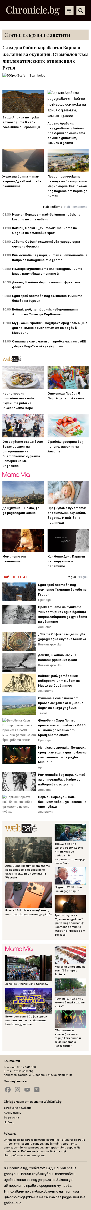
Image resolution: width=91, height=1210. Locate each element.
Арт (41, 767)
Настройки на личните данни (25, 1155)
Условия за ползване (18, 1108)
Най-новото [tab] (52, 207)
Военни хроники (50, 644)
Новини (9, 1122)
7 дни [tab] (72, 577)
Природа (44, 600)
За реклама (11, 1117)
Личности (45, 691)
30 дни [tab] (83, 577)
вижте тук (58, 1151)
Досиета (44, 627)
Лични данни (12, 1113)
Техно (42, 713)
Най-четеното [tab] (76, 207)
